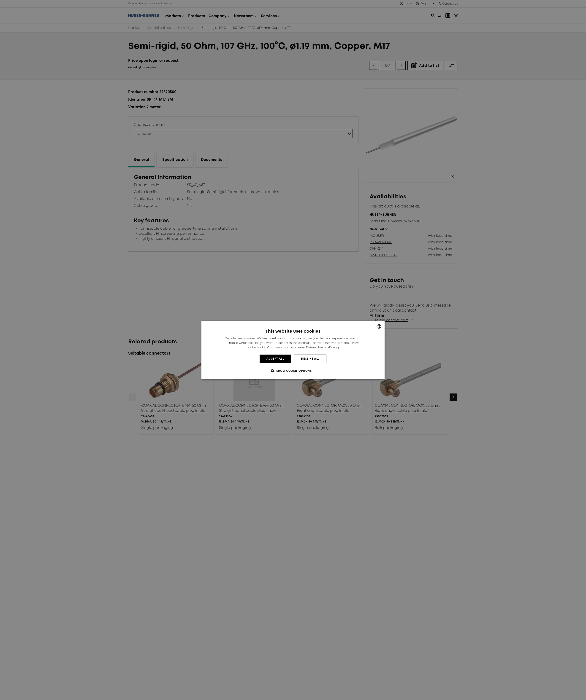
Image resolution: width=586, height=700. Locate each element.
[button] (293, 371)
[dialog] (293, 350)
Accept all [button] (275, 359)
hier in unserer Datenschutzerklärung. (311, 348)
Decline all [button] (310, 359)
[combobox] (379, 326)
